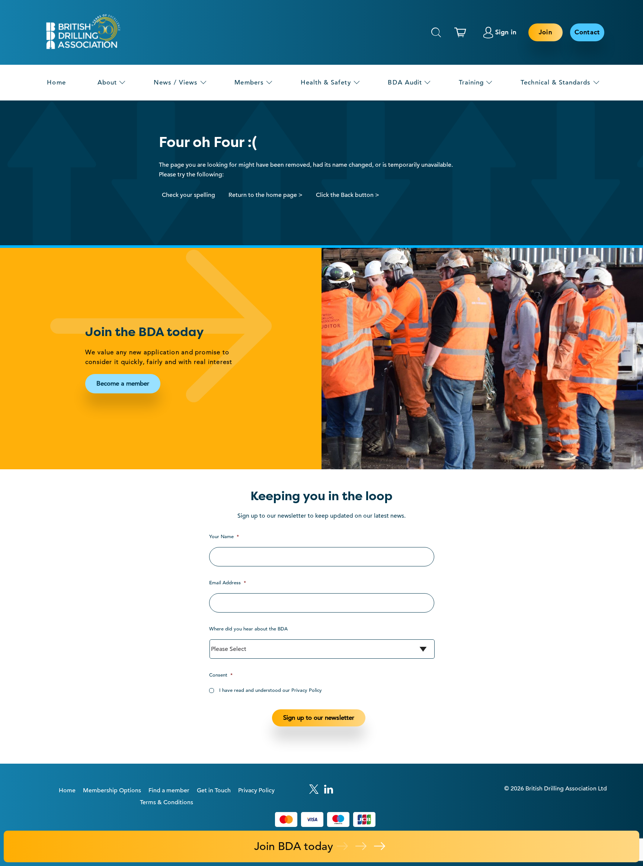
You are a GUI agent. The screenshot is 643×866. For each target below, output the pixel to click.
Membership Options (112, 790)
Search (436, 32)
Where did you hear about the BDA (248, 629)
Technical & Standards (556, 82)
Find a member (168, 790)
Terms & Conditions (166, 802)
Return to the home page (262, 195)
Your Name (224, 536)
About (107, 82)
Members (248, 82)
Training (471, 82)
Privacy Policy (256, 790)
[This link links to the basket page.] (462, 32)
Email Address (227, 582)
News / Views (176, 82)
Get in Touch (214, 790)
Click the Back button (345, 195)
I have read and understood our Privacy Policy (270, 690)
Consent (221, 675)
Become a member (122, 383)
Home (56, 82)
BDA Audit (405, 82)
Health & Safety (326, 82)
